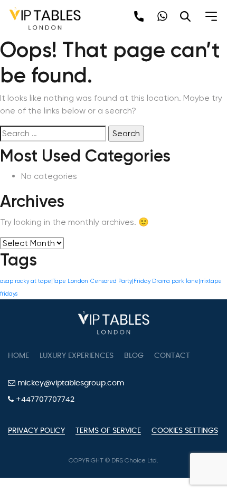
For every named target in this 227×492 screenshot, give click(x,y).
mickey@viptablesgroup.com (69, 383)
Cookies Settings (185, 430)
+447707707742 (44, 399)
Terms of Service (108, 430)
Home (18, 355)
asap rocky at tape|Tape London (44, 281)
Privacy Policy (36, 430)
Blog (134, 355)
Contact (172, 355)
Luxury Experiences (77, 355)
